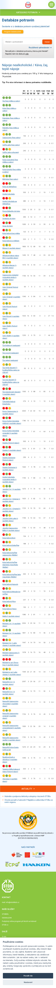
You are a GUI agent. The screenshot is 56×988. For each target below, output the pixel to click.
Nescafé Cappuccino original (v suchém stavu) (10, 716)
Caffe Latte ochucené (10, 152)
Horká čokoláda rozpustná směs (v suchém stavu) (9, 479)
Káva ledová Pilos (9, 601)
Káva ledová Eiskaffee (10, 545)
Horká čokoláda (8, 194)
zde (27, 54)
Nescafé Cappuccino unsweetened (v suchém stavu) (11, 728)
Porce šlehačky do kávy (11, 211)
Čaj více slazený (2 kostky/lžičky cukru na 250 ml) (10, 382)
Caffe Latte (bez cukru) (11, 145)
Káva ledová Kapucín (10, 584)
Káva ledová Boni (8, 538)
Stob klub (28, 4)
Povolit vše (28, 976)
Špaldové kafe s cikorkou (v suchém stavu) (9, 759)
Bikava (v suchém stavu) (11, 248)
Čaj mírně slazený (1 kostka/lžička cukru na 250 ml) (10, 370)
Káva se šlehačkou (9, 187)
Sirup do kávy (7, 226)
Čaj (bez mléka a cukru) (11, 101)
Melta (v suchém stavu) (11, 616)
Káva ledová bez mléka (11, 233)
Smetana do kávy (8, 219)
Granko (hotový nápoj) (10, 443)
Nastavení (28, 982)
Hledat (47, 42)
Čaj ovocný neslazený (10, 353)
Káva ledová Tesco (9, 609)
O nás (4, 937)
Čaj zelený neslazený (10, 360)
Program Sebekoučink (12, 32)
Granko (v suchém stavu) (11, 450)
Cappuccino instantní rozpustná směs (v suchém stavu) (10, 277)
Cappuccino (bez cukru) (11, 138)
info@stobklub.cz (12, 902)
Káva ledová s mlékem (10, 241)
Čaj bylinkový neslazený (11, 345)
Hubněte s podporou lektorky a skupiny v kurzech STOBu (28, 796)
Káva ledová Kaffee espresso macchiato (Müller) (10, 564)
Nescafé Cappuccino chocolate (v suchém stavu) (10, 703)
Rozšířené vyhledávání (39, 47)
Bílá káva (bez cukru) (10, 179)
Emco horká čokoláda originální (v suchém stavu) (10, 433)
